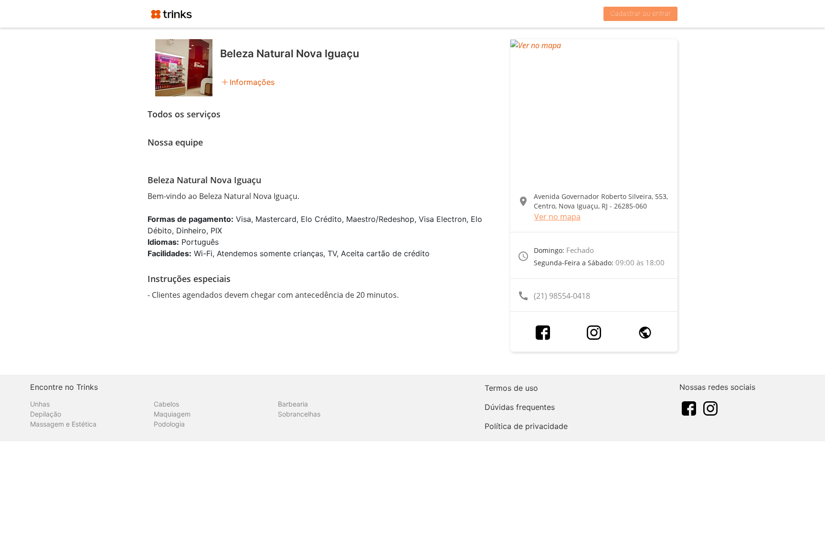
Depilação (45, 414)
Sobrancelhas (299, 414)
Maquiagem (172, 414)
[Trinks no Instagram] (710, 407)
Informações (252, 82)
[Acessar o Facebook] (542, 332)
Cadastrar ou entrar (640, 13)
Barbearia (293, 404)
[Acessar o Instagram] (593, 332)
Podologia (169, 424)
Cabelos (166, 404)
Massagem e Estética (63, 424)
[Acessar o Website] (645, 332)
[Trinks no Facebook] (688, 407)
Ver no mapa (557, 216)
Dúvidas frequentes (520, 407)
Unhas (40, 404)
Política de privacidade (526, 426)
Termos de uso (511, 388)
